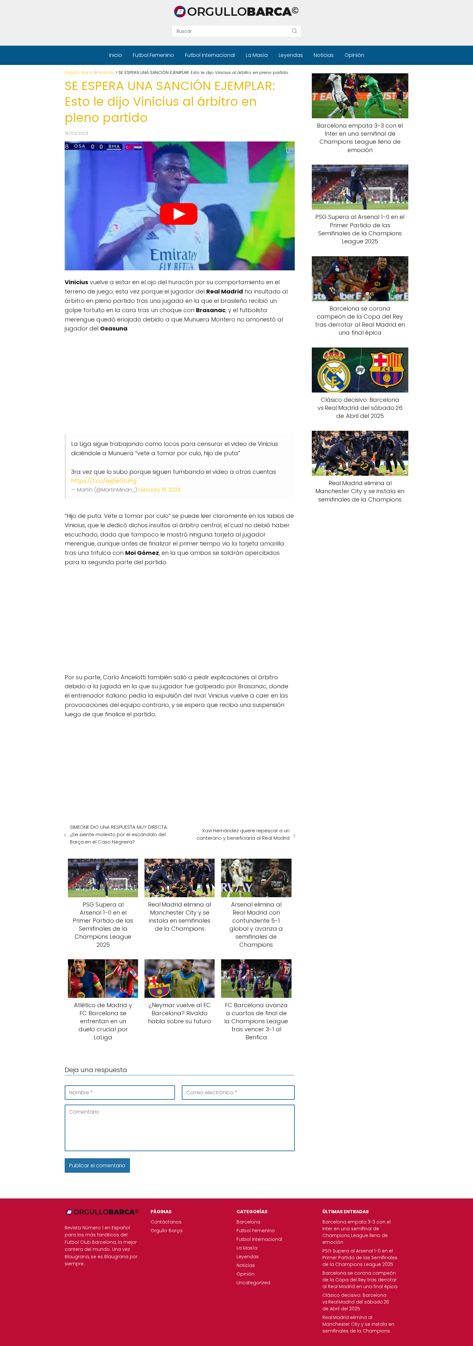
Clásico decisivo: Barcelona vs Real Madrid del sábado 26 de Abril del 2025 (355, 1302)
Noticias (324, 55)
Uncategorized (253, 1282)
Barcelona (248, 1222)
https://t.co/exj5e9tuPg (104, 481)
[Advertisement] (180, 385)
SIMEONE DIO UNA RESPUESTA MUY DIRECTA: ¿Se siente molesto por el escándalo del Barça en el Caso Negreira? (119, 834)
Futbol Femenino (153, 55)
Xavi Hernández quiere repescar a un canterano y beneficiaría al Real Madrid (243, 834)
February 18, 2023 (159, 489)
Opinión (354, 55)
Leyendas (291, 55)
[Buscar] (294, 31)
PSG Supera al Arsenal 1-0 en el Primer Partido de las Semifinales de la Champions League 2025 (359, 1258)
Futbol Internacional (210, 55)
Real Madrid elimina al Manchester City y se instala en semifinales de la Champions (358, 1324)
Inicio (115, 55)
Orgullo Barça (166, 1230)
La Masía (257, 55)
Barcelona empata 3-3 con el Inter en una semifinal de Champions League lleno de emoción (356, 1232)
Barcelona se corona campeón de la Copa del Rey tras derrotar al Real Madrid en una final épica (359, 1280)
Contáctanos (166, 1222)
